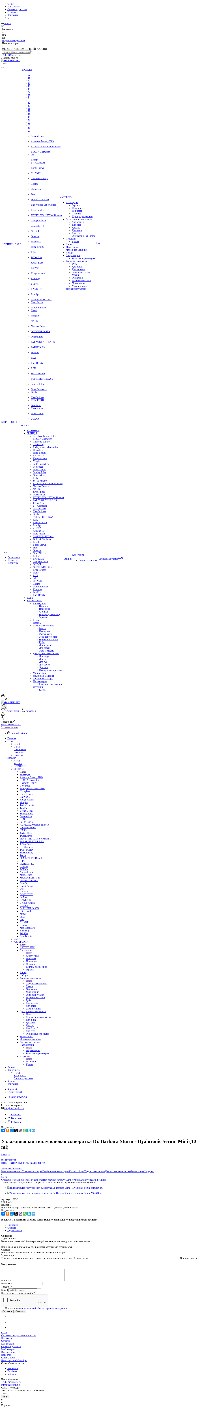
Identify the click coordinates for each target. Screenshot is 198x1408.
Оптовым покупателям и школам (18, 1335)
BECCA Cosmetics (40, 151)
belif (33, 154)
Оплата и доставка (11, 1346)
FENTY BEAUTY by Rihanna (46, 215)
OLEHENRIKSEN (40, 331)
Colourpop (36, 189)
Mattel (34, 310)
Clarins (34, 183)
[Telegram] (33, 1130)
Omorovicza (37, 336)
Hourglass (36, 241)
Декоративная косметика (39, 1017)
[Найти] (2, 67)
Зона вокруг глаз (34, 1179)
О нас (17, 746)
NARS (34, 321)
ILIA (33, 252)
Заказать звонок (9, 727)
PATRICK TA (38, 347)
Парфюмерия (33, 1050)
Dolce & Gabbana (40, 199)
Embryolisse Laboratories (43, 204)
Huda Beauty (37, 247)
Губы (64, 1179)
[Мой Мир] (12, 1130)
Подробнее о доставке (13, 40)
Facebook (16, 1114)
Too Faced (36, 405)
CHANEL (36, 173)
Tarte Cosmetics (39, 389)
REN (33, 368)
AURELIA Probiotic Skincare (45, 146)
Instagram (16, 1122)
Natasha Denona (39, 326)
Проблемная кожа (52, 1179)
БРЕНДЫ (25, 774)
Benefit (34, 160)
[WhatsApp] (25, 1130)
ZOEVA (35, 418)
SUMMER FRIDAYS (42, 378)
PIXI (33, 357)
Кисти (72, 1171)
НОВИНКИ (7, 1163)
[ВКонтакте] (3, 1130)
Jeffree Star (36, 257)
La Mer (34, 283)
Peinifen (35, 352)
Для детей (85, 1179)
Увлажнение (19, 1179)
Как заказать (7, 1343)
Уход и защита (98, 1179)
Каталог (18, 763)
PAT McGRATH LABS (43, 342)
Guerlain (35, 236)
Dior (33, 194)
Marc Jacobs (37, 302)
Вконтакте (16, 1118)
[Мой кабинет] (2, 696)
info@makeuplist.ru (14, 1108)
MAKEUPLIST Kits (41, 299)
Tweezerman (37, 408)
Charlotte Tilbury (39, 178)
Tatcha (34, 392)
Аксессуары (32, 955)
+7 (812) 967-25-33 (11, 55)
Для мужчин (73, 1179)
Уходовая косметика (36, 983)
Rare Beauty (37, 363)
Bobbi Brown (37, 168)
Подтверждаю (37, 1308)
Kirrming (35, 278)
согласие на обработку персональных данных (44, 1308)
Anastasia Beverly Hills (42, 141)
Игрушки (31, 1061)
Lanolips (35, 294)
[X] (16, 1130)
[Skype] (29, 1130)
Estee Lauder (37, 210)
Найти (5, 1397)
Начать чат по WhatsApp (14, 1360)
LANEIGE (36, 289)
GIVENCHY (37, 225)
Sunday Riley (37, 384)
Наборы (80, 1171)
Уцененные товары (32, 1171)
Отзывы (5, 1341)
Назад (17, 744)
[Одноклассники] (7, 1130)
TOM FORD (37, 400)
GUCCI (35, 231)
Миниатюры (137, 1171)
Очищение (7, 1179)
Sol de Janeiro (38, 373)
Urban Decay (37, 413)
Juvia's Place (37, 262)
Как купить (20, 1075)
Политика (6, 1338)
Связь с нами (8, 1357)
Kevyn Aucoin (38, 273)
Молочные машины (11, 1171)
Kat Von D (36, 268)
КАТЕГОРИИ (27, 947)
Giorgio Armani (38, 220)
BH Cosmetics (38, 162)
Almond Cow (37, 136)
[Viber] (20, 1130)
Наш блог (6, 1355)
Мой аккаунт (8, 1349)
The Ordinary (37, 397)
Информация (8, 1352)
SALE (27, 1163)
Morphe (35, 315)
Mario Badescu (38, 307)
